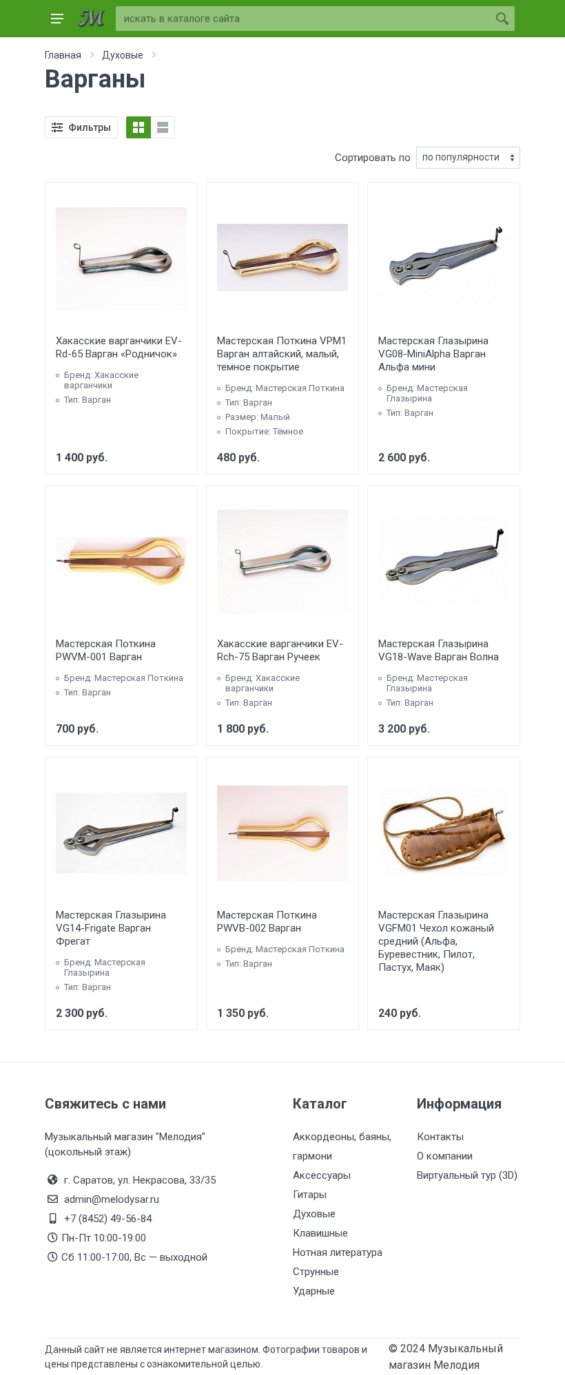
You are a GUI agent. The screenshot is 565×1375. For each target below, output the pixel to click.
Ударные (314, 1291)
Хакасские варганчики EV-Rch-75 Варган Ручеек (280, 650)
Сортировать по (373, 157)
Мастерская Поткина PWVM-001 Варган (106, 650)
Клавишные (320, 1233)
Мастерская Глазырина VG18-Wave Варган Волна (438, 650)
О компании (445, 1156)
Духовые (314, 1214)
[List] (162, 127)
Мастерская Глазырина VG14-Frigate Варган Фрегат (111, 928)
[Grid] (138, 127)
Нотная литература (337, 1252)
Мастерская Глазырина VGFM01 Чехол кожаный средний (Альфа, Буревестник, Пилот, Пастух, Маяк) (436, 941)
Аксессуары (322, 1175)
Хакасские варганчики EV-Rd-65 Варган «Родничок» (119, 347)
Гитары (310, 1194)
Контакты (440, 1137)
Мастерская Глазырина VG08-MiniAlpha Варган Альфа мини (433, 354)
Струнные (316, 1272)
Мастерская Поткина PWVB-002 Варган (267, 921)
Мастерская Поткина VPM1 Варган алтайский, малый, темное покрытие (282, 354)
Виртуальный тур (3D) (467, 1175)
